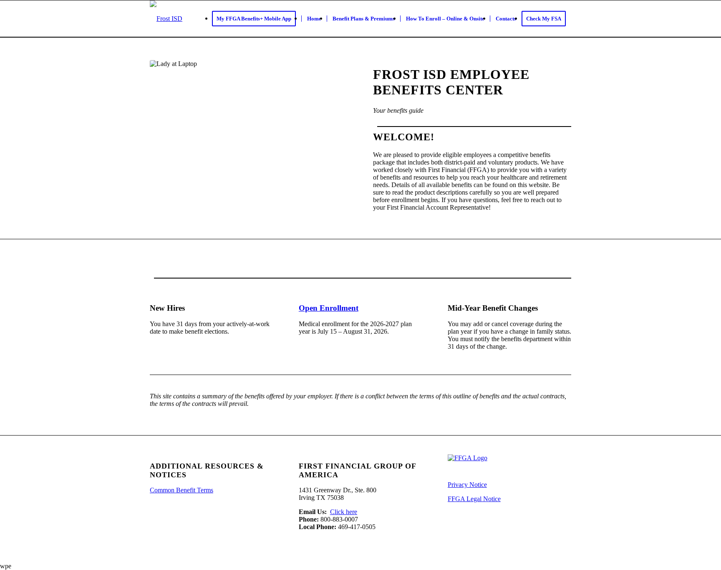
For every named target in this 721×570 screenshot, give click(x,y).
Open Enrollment (328, 308)
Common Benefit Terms (181, 490)
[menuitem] (256, 18)
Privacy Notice (467, 484)
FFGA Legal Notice (474, 498)
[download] (166, 18)
